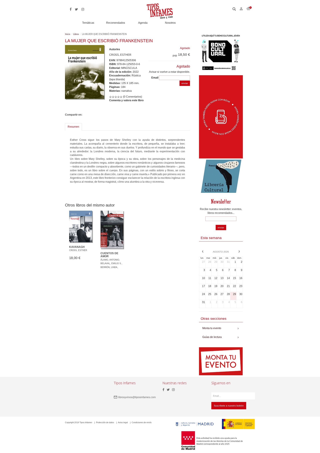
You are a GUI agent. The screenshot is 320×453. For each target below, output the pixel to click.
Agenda (143, 22)
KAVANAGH (77, 247)
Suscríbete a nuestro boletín (229, 405)
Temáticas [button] (88, 22)
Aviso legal (123, 422)
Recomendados (115, 22)
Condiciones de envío (142, 422)
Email (154, 77)
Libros (76, 34)
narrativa (126, 90)
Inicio (67, 34)
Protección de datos (105, 422)
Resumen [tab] (73, 126)
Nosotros (170, 22)
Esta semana (211, 238)
